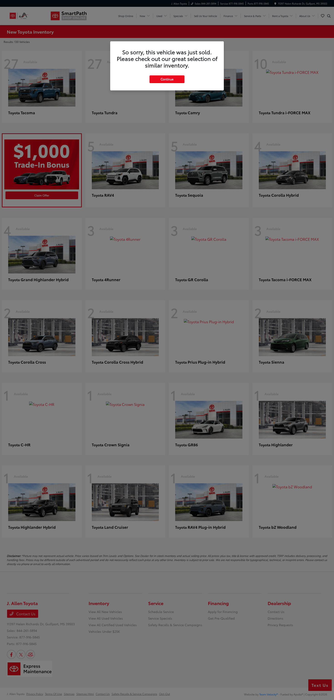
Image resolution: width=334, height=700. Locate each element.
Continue (167, 79)
